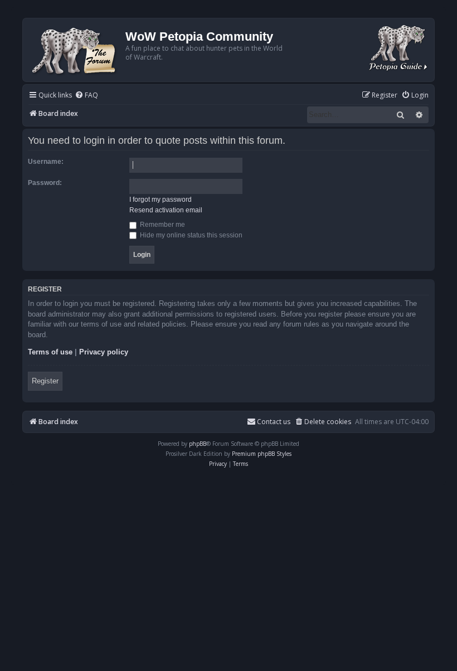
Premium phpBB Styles (261, 454)
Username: (46, 162)
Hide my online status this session (190, 235)
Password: (45, 183)
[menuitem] (86, 95)
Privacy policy (103, 352)
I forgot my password (160, 199)
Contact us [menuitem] (273, 421)
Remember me (161, 224)
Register (45, 381)
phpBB (197, 444)
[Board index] (75, 50)
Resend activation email (165, 210)
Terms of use (50, 352)
